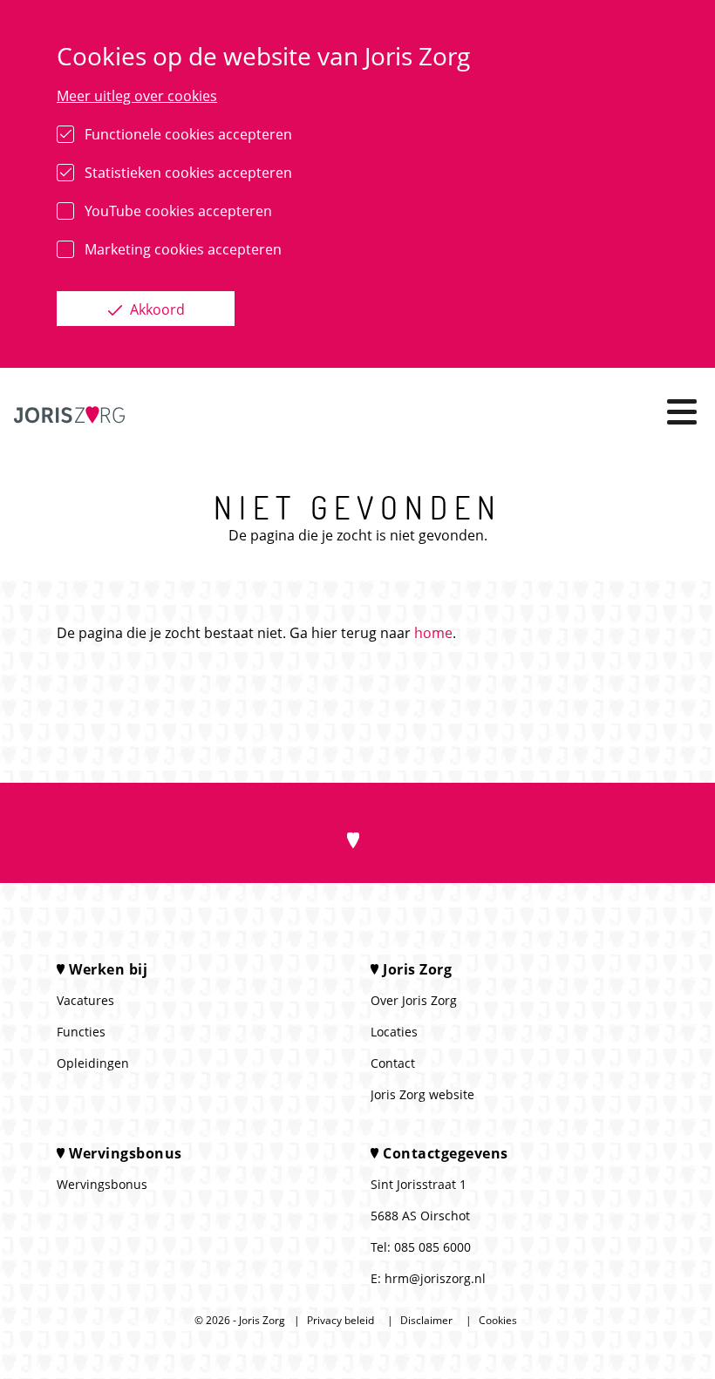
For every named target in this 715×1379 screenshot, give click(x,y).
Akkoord (155, 309)
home (433, 632)
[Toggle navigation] (682, 412)
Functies (81, 1031)
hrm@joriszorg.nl (435, 1278)
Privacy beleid (340, 1320)
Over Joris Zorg (414, 1000)
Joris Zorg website (422, 1094)
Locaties (394, 1031)
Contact (393, 1063)
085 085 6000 (432, 1247)
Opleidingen (93, 1063)
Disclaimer (426, 1320)
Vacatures (85, 1000)
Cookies (498, 1320)
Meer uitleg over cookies (137, 95)
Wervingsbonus (102, 1184)
